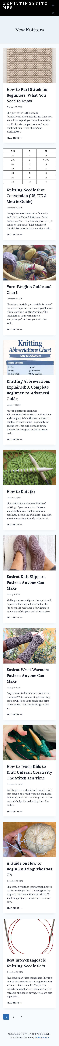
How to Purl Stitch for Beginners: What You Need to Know (27, 95)
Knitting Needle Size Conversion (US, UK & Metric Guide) (27, 195)
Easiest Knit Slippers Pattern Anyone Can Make (26, 582)
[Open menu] (53, 5)
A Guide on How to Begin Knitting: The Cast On (29, 869)
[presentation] (29, 65)
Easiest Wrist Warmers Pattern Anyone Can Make (28, 675)
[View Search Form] (53, 13)
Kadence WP (42, 1037)
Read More (14, 138)
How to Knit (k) (21, 491)
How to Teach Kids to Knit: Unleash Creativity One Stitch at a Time (29, 772)
